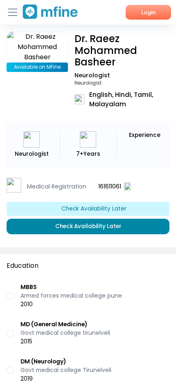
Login (148, 12)
